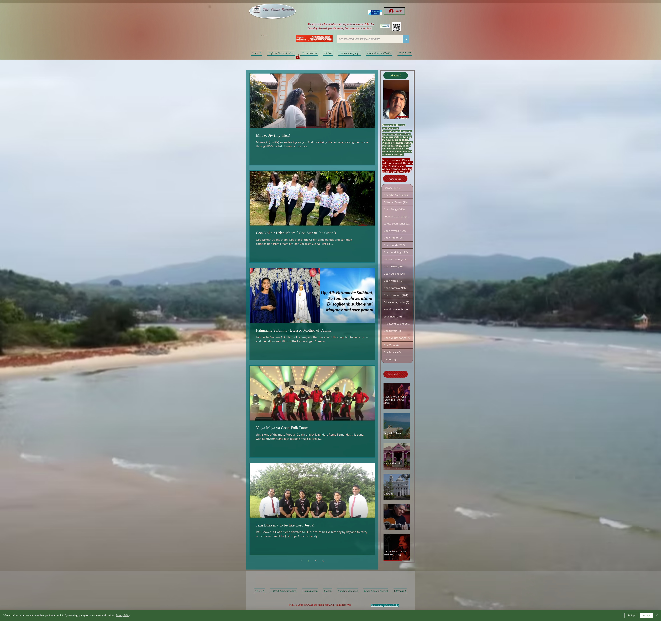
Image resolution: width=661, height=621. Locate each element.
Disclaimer (376, 605)
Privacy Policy (391, 605)
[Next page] (323, 561)
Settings (631, 615)
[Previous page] (301, 561)
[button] (298, 56)
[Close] (657, 615)
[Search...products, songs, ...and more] (406, 39)
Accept (646, 615)
